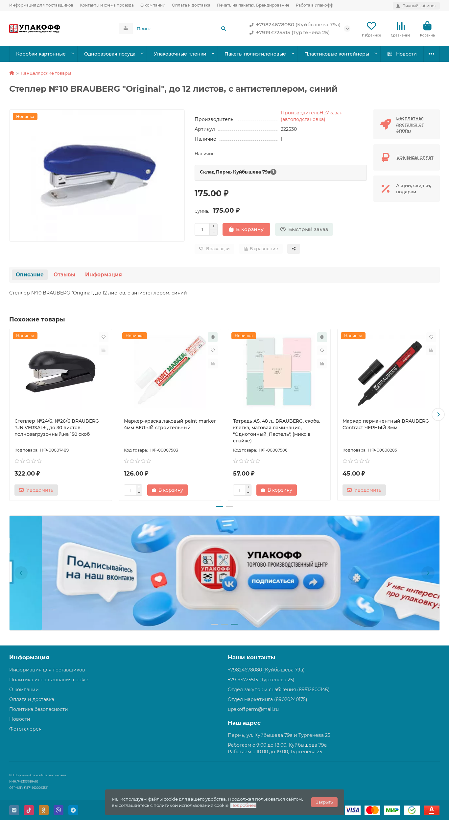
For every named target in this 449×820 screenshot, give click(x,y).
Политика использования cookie (48, 680)
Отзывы (64, 274)
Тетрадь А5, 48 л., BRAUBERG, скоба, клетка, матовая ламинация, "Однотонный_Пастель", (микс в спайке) (276, 431)
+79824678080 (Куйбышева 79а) (298, 24)
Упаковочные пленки (180, 54)
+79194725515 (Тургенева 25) (293, 32)
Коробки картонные (41, 54)
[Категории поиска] (126, 28)
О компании (152, 5)
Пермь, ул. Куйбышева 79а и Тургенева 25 (279, 735)
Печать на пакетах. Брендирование (253, 5)
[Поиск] (223, 28)
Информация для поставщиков (41, 5)
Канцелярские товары (46, 73)
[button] (10, 414)
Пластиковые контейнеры (336, 54)
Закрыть (324, 802)
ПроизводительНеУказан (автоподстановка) (312, 116)
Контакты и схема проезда (107, 5)
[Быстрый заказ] (213, 337)
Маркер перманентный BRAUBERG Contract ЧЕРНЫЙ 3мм (386, 424)
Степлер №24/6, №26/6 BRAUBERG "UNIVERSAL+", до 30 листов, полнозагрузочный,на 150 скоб (56, 427)
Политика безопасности (38, 709)
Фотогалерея (25, 729)
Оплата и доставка (191, 5)
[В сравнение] (103, 350)
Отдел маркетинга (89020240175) (267, 699)
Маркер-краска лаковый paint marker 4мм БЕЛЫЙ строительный (170, 424)
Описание (30, 274)
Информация (103, 274)
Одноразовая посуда (109, 54)
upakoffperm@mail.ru (253, 709)
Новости (406, 54)
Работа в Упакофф (314, 5)
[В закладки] (103, 337)
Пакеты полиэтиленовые (255, 54)
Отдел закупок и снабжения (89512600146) (279, 689)
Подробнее (243, 805)
